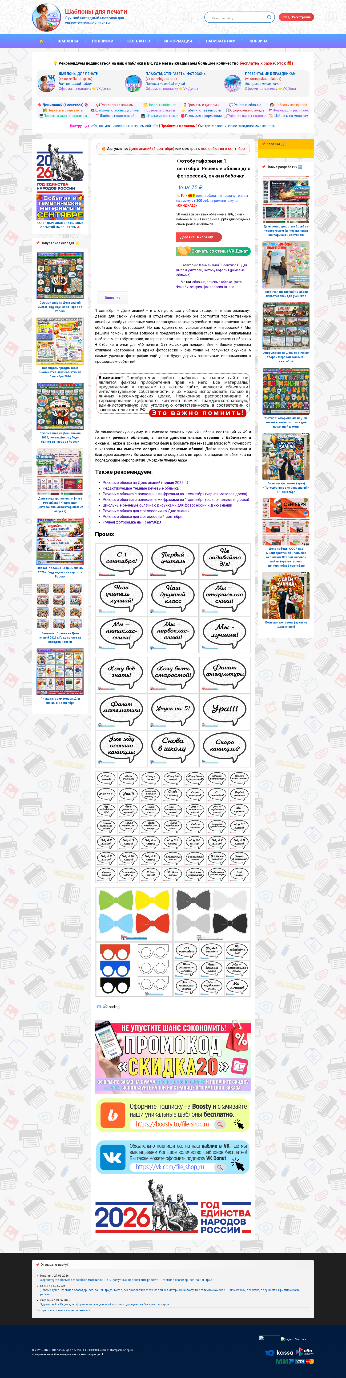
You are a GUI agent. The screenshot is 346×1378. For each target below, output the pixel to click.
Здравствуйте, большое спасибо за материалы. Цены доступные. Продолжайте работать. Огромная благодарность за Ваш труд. (126, 1280)
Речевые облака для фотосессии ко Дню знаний (146, 511)
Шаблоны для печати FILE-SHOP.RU (75, 1350)
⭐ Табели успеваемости (201, 110)
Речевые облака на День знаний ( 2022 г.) (145, 482)
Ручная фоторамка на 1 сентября (132, 522)
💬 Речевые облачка (245, 105)
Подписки (102, 41)
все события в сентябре (223, 148)
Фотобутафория (189, 287)
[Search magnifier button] (269, 17)
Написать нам (221, 41)
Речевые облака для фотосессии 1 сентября (142, 516)
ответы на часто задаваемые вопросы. (245, 126)
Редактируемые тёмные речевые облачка (141, 488)
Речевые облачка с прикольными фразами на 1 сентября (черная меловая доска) (175, 494)
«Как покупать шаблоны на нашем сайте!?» (124, 126)
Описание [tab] (112, 298)
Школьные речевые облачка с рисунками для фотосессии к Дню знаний (167, 505)
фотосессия (213, 287)
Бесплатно (138, 41)
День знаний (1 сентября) (151, 148)
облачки (198, 282)
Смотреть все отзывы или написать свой (63, 1310)
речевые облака (219, 282)
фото (237, 282)
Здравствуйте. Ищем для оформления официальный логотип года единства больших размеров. (105, 1304)
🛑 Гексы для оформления (201, 116)
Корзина (259, 41)
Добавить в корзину (196, 237)
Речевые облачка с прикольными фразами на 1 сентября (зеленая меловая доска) (176, 499)
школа (229, 287)
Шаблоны (68, 41)
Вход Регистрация (296, 17)
